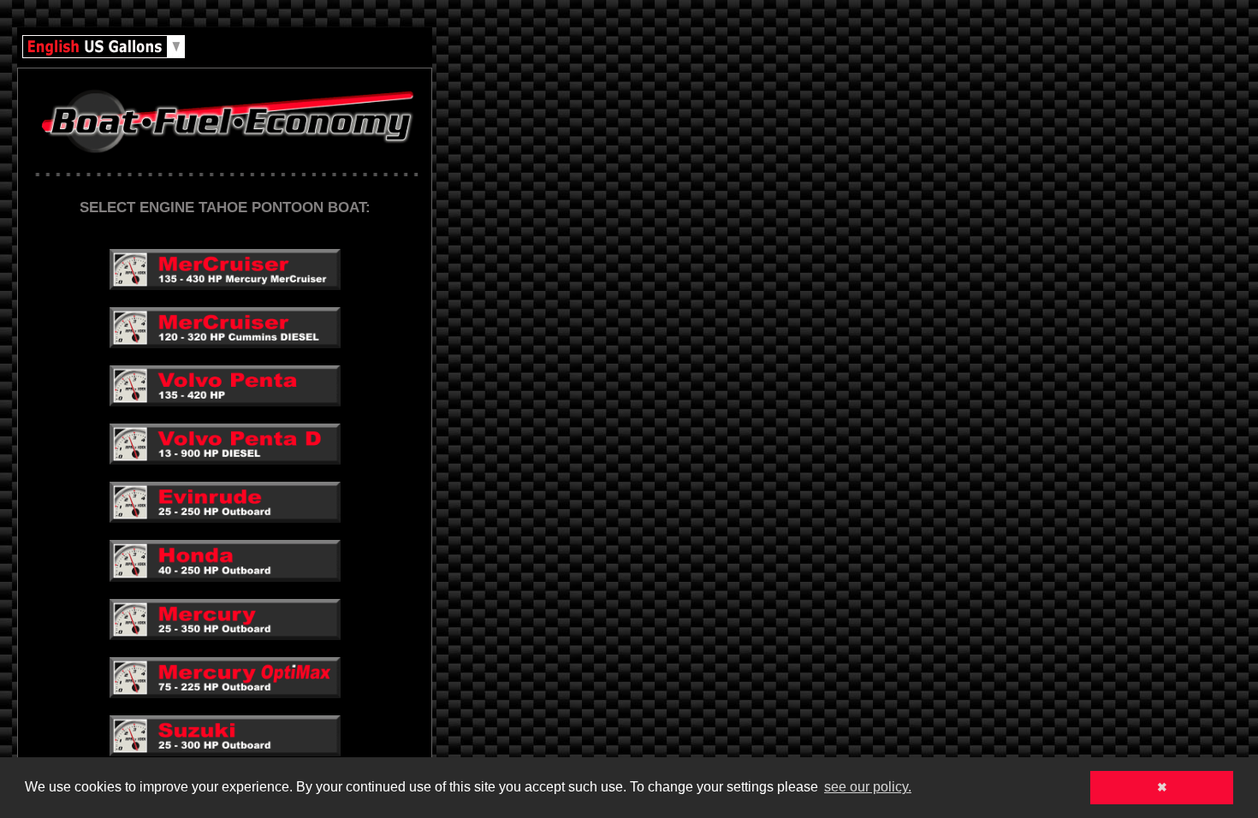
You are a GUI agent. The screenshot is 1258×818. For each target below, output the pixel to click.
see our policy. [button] (867, 786)
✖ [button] (1162, 787)
